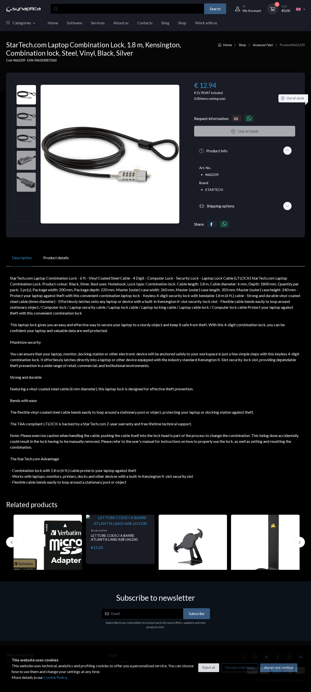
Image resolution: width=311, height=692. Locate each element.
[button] (244, 150)
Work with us (206, 22)
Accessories (99, 530)
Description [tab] (22, 257)
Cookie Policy (55, 677)
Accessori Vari (263, 45)
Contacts (145, 22)
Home (53, 22)
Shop (182, 22)
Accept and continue (278, 667)
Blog (165, 22)
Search (215, 9)
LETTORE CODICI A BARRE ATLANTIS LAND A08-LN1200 (114, 537)
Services (98, 22)
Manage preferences (239, 667)
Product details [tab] (56, 257)
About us (121, 22)
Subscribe (196, 613)
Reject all (208, 667)
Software (74, 22)
